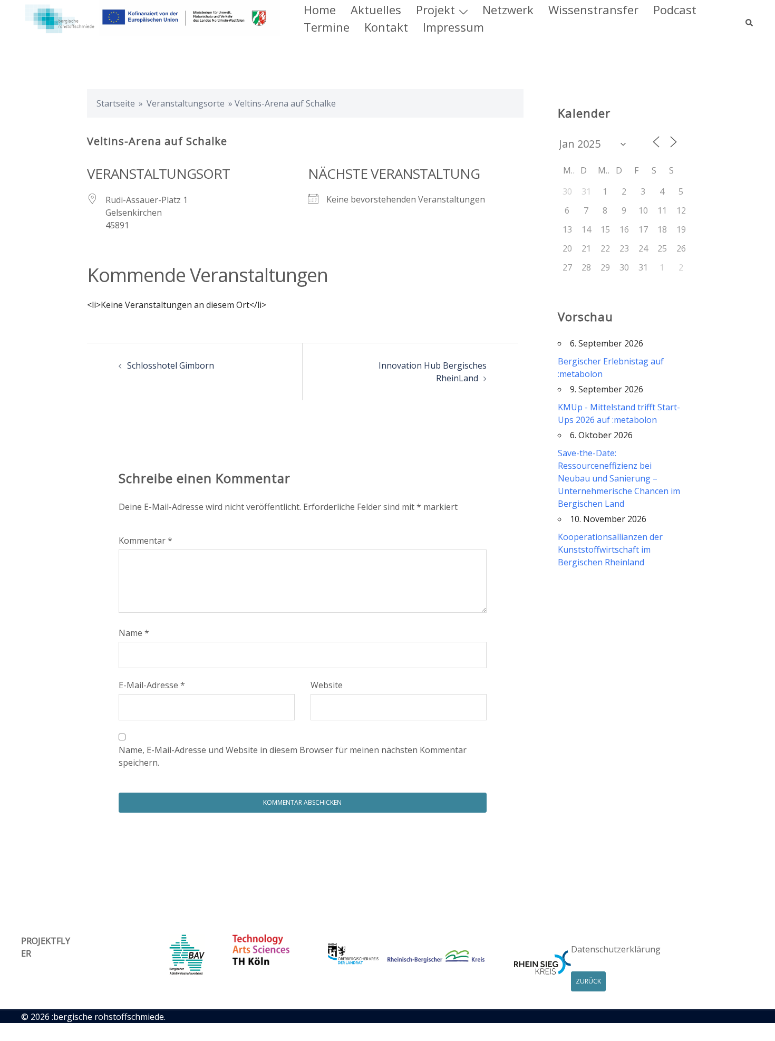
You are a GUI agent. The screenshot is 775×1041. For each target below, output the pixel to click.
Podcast (674, 9)
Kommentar (145, 540)
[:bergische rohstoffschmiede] (150, 17)
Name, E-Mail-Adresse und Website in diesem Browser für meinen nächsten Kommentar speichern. (293, 756)
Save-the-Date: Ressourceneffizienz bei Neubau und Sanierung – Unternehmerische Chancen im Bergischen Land (619, 478)
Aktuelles (376, 9)
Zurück (588, 981)
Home (320, 9)
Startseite (115, 103)
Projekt (435, 9)
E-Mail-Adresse (152, 685)
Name (134, 633)
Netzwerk (508, 9)
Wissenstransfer (593, 9)
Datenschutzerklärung (616, 949)
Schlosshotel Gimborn (170, 365)
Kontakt (386, 27)
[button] (749, 18)
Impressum (453, 27)
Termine (327, 27)
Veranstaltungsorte (186, 103)
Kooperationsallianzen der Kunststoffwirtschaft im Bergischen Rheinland (610, 549)
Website (327, 685)
